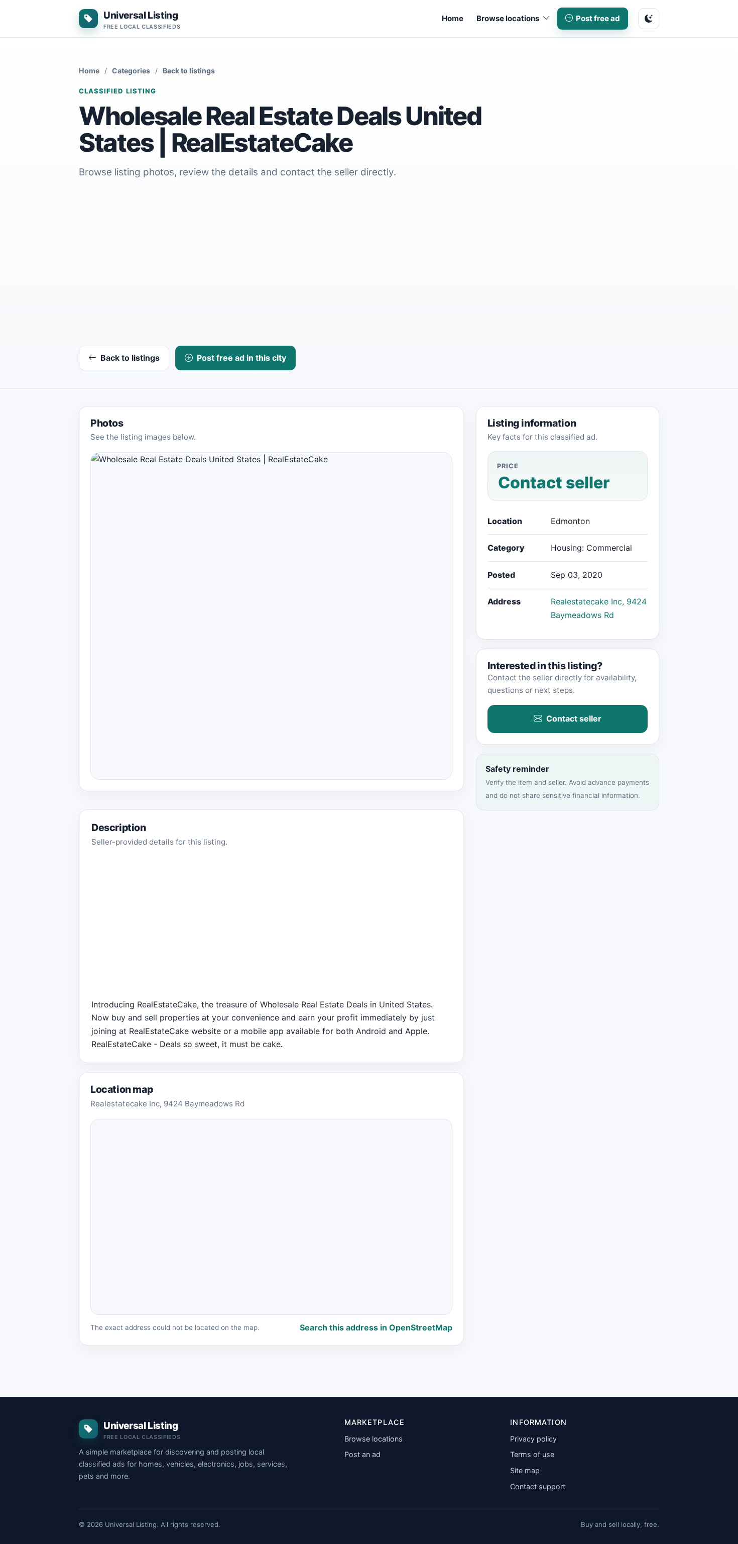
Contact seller (573, 718)
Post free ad (598, 18)
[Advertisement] (369, 264)
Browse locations (373, 1438)
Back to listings (189, 70)
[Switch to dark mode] (648, 18)
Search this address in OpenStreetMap (376, 1327)
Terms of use (532, 1454)
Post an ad (362, 1454)
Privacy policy (533, 1438)
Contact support (537, 1486)
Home (452, 18)
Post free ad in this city (241, 358)
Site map (525, 1470)
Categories (131, 70)
